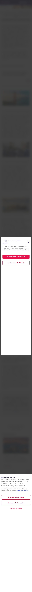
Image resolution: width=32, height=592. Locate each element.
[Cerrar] (28, 241)
